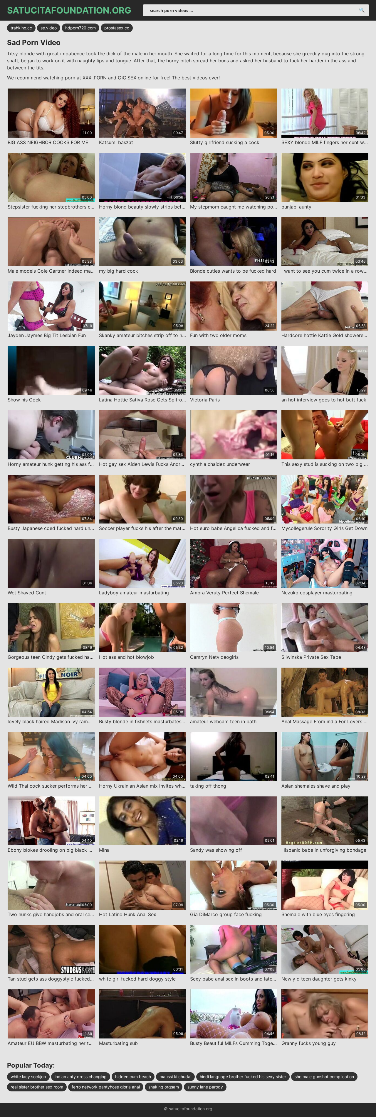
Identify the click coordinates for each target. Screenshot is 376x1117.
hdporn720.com (80, 27)
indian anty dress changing (81, 1076)
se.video (49, 27)
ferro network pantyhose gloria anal (106, 1086)
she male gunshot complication (324, 1076)
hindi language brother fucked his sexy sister (243, 1076)
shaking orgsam (163, 1086)
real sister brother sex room (37, 1086)
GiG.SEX (127, 78)
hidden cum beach (133, 1076)
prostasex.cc (116, 27)
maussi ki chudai (175, 1076)
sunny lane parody (205, 1086)
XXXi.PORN (95, 78)
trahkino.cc (21, 27)
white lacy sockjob (28, 1076)
